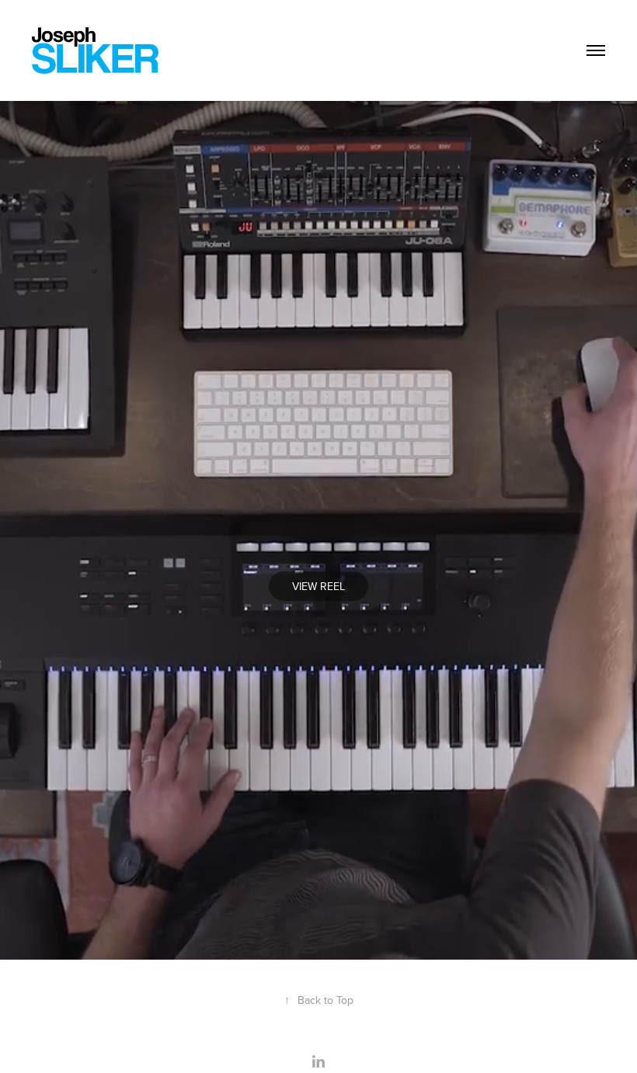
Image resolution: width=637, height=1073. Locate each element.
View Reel (318, 586)
